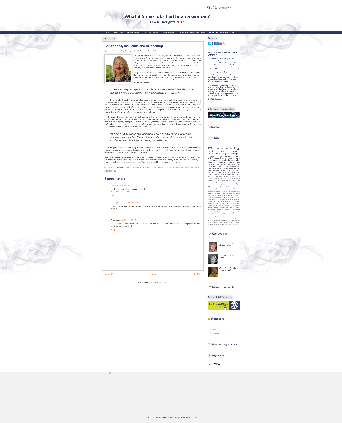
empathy (237, 195)
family (228, 197)
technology (233, 148)
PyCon (237, 183)
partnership (212, 209)
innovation (213, 153)
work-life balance (227, 162)
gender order (229, 199)
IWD (226, 178)
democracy (217, 193)
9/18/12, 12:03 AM (129, 220)
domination (222, 195)
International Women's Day (231, 180)
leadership (213, 162)
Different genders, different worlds (226, 244)
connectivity (212, 168)
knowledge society (224, 172)
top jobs (228, 174)
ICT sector (217, 148)
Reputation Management (120, 191)
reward (235, 216)
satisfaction (212, 218)
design (224, 193)
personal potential (225, 209)
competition (211, 191)
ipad (218, 203)
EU (239, 176)
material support (229, 205)
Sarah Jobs (217, 185)
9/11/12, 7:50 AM (134, 203)
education (230, 195)
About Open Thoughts (151, 32)
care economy (226, 189)
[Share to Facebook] (115, 171)
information (236, 201)
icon (231, 201)
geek (223, 199)
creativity (234, 191)
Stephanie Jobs (234, 164)
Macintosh (212, 183)
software (232, 220)
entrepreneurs (222, 168)
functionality (212, 170)
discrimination (159, 167)
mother (217, 207)
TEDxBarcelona (226, 185)
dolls (215, 195)
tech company (225, 222)
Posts (213, 330)
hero (219, 201)
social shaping (224, 220)
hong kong (225, 201)
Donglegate (234, 176)
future (220, 199)
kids (228, 203)
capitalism (216, 189)
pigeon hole (236, 212)
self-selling (185, 167)
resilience (176, 167)
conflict (237, 166)
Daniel (113, 186)
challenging (229, 166)
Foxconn (211, 178)
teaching (216, 222)
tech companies (227, 156)
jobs (238, 154)
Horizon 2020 (219, 178)
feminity (237, 168)
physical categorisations (224, 212)
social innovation (213, 220)
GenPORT (212, 164)
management (214, 156)
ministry (237, 205)
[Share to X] (111, 171)
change (216, 158)
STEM (210, 158)
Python (210, 185)
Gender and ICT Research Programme (192, 32)
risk (239, 216)
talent (210, 222)
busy (210, 189)
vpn (217, 224)
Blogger (194, 418)
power (228, 214)
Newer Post (110, 274)
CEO (238, 162)
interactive (212, 203)
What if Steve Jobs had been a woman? (228, 269)
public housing (235, 214)
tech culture (235, 222)
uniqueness (212, 224)
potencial (222, 214)
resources (229, 216)
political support (213, 214)
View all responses (168, 32)
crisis (238, 191)
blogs (238, 187)
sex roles (221, 174)
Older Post (196, 274)
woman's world (223, 224)
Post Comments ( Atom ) (158, 283)
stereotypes (225, 151)
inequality (232, 154)
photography (212, 212)
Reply (113, 195)
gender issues (228, 160)
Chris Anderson (224, 176)
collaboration (236, 189)
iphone (223, 203)
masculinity (220, 205)
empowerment (212, 197)
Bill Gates (211, 176)
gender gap (223, 154)
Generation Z (222, 164)
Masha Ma (220, 183)
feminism (215, 199)
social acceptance (234, 218)
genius (237, 160)
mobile (211, 207)
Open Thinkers (118, 32)
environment (221, 197)
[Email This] (105, 171)
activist (216, 187)
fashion (232, 197)
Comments (215, 334)
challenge (221, 166)
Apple (237, 156)
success (237, 220)
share (225, 218)
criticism (149, 167)
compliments (129, 167)
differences (224, 158)
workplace (195, 167)
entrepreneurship (215, 160)
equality (236, 151)
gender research (223, 170)
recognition (216, 216)
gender (213, 151)
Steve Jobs (212, 166)
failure (168, 167)
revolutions (236, 172)
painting (237, 207)
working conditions (233, 224)
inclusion (212, 172)
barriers (233, 187)
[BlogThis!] (108, 171)
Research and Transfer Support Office (221, 32)
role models (213, 174)
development (231, 193)
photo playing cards (119, 203)
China (217, 176)
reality (210, 216)
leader (232, 203)
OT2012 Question (133, 32)
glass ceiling (235, 170)
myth (232, 207)
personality (236, 209)
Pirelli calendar (229, 183)
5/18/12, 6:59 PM (123, 186)
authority (227, 187)
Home (107, 32)
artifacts (221, 187)
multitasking (225, 207)
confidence (139, 167)
